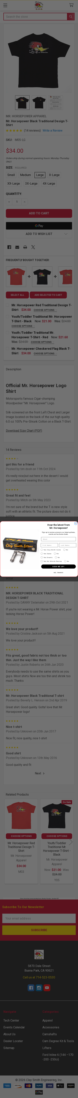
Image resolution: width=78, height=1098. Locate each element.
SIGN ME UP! (58, 566)
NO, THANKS (58, 572)
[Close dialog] (76, 523)
